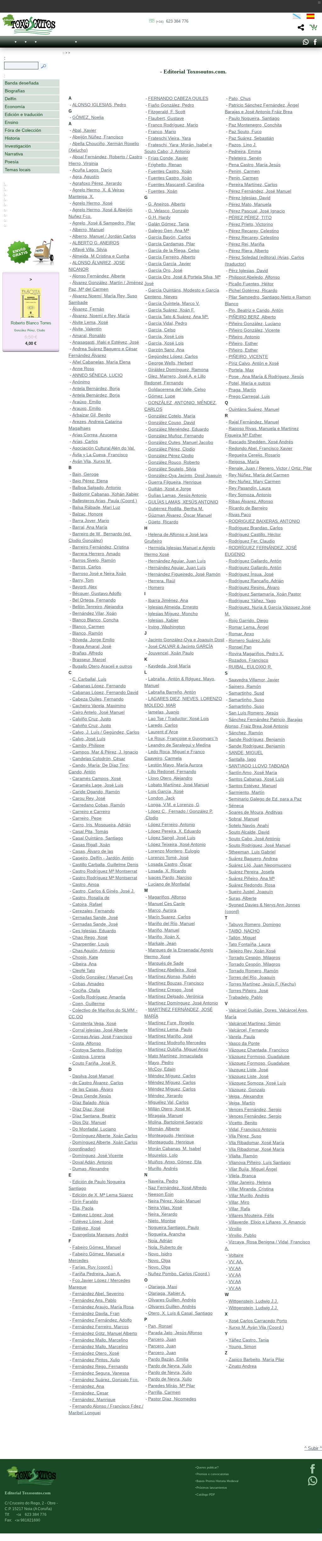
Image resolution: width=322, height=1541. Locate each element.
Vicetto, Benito (243, 1122)
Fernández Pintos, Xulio (96, 1359)
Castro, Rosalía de (90, 897)
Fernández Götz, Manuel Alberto (104, 1333)
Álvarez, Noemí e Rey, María (101, 315)
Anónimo (81, 381)
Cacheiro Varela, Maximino (99, 705)
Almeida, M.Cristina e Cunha (100, 256)
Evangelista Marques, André (100, 1234)
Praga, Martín (242, 389)
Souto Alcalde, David (249, 831)
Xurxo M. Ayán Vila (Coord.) (256, 1327)
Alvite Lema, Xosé (90, 322)
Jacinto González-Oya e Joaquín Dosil (186, 639)
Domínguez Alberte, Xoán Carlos (104, 1135)
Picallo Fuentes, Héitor (251, 283)
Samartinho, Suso (246, 699)
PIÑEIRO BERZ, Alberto (252, 316)
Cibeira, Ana (84, 963)
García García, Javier (169, 263)
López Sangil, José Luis (171, 837)
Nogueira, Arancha (166, 1233)
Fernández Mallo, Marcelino (100, 1339)
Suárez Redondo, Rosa (252, 884)
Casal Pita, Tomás (90, 831)
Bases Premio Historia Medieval (217, 1481)
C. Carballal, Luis (89, 679)
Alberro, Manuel (88, 229)
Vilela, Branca (242, 1175)
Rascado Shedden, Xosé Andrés (261, 441)
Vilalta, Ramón (243, 1155)
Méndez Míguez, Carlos (172, 1075)
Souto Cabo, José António (254, 838)
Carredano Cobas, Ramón (98, 804)
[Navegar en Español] (312, 17)
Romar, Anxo (241, 633)
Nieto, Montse (162, 1220)
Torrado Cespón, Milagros (254, 957)
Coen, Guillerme (88, 1003)
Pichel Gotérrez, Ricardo (253, 290)
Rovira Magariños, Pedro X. (256, 653)
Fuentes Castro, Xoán (170, 171)
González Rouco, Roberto (174, 462)
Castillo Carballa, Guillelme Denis (105, 864)
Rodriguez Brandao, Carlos (256, 527)
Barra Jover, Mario (90, 520)
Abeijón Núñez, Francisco (97, 136)
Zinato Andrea (243, 1366)
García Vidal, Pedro (167, 323)
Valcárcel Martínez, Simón (254, 1023)
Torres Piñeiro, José (248, 990)
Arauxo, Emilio (86, 408)
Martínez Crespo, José (170, 989)
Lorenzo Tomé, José (168, 857)
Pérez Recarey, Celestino (254, 230)
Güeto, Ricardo (163, 521)
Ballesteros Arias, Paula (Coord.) (104, 500)
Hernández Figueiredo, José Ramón (184, 574)
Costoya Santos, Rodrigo (97, 1049)
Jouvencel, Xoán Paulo (171, 652)
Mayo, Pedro (161, 1062)
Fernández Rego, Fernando (100, 1366)
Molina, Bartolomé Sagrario (175, 1122)
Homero (156, 587)
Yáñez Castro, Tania (249, 1339)
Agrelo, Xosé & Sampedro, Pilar (103, 222)
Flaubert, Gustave (166, 118)
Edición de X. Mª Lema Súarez (102, 1194)
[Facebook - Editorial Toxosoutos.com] (315, 43)
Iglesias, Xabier (163, 620)
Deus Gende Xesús (91, 1095)
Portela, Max (241, 369)
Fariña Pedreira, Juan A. (96, 1273)
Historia (12, 138)
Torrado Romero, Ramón (253, 970)
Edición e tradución (24, 114)
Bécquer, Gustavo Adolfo (96, 593)
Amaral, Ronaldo (89, 335)
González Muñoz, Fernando (176, 435)
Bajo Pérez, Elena (90, 480)
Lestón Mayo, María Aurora (175, 764)
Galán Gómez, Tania (168, 223)
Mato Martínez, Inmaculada (175, 1055)
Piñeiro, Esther (243, 343)
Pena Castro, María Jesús (254, 164)
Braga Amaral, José (91, 646)
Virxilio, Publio (242, 1235)
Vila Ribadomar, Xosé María (256, 1142)
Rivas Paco (240, 514)
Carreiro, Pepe (87, 818)
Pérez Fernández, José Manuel (260, 191)
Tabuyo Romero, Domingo (255, 924)
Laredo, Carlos (163, 725)
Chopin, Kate (85, 957)
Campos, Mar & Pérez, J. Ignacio (105, 751)
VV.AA (235, 1268)
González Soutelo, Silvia (172, 468)
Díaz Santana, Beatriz (94, 1115)
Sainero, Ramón (245, 686)
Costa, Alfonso (86, 1043)
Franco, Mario (162, 131)
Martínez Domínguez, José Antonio (183, 1002)
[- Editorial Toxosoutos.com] (29, 24)
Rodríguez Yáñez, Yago (252, 600)
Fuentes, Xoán (162, 191)
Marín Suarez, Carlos (169, 916)
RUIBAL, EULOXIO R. (250, 666)
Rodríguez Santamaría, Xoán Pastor (265, 593)
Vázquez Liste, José (249, 1076)
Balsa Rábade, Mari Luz (96, 507)
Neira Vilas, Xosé (165, 1207)
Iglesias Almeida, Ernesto (173, 606)
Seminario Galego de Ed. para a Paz (265, 798)
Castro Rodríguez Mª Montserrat (104, 871)
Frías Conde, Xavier (168, 157)
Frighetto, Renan (165, 164)
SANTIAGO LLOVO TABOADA (259, 765)
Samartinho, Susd (246, 692)
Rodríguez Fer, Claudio (252, 541)
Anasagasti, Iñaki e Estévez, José (105, 342)
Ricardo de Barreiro (248, 507)
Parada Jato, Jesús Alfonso (175, 1332)
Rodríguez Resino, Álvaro (254, 587)
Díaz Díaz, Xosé (88, 1109)
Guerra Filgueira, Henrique (175, 482)
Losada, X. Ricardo (167, 870)
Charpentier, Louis (90, 943)
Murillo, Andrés (163, 1168)
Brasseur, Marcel (89, 659)
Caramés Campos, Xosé (96, 778)
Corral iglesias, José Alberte (100, 1029)
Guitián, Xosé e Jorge (169, 488)
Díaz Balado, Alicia (90, 1102)
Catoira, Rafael (87, 904)
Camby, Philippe (88, 745)
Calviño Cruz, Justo (91, 718)
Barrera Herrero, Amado (96, 553)
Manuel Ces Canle (166, 903)
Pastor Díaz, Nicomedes (172, 1398)
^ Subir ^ (313, 1448)
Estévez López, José (93, 1214)
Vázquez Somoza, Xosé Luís (257, 1082)
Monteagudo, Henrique (171, 1135)
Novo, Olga (159, 1260)
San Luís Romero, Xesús (253, 712)
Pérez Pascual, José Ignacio (257, 210)
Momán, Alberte (164, 1128)
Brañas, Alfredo (87, 652)
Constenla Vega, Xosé (94, 1023)
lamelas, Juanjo (163, 711)
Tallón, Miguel (242, 937)
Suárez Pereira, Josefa (251, 871)
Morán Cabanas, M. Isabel (174, 1148)
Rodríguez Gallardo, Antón (255, 560)
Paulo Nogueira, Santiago (254, 118)
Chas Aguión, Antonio (93, 950)
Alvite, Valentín (87, 328)
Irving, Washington (166, 626)
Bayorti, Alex (84, 586)
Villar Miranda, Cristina (251, 1188)
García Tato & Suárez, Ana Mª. (178, 316)
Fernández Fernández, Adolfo (102, 1320)
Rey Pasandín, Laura (250, 488)
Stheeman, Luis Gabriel (252, 851)
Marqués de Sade (166, 963)
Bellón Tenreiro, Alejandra (97, 606)
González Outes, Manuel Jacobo (180, 442)
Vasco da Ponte (244, 1043)
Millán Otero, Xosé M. (169, 1108)
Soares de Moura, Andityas (255, 812)
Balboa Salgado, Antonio (96, 487)
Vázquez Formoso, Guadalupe (259, 1056)
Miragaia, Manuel (165, 1115)
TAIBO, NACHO (244, 930)
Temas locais (18, 169)
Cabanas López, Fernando (99, 685)
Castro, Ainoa (85, 884)
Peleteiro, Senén (245, 157)
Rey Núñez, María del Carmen (259, 474)
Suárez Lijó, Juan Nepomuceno (260, 865)
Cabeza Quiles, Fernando (98, 698)
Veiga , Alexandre (246, 1096)
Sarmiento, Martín (246, 792)
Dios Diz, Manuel (89, 1122)
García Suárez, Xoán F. (171, 309)
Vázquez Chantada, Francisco (259, 1049)
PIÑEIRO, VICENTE (248, 356)
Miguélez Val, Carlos (168, 1102)
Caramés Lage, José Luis (97, 785)
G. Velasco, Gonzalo (168, 210)
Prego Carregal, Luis (249, 396)
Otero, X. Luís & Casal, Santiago (180, 1313)
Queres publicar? (208, 1467)
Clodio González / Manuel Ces (102, 977)
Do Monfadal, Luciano (94, 1128)
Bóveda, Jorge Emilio (93, 639)
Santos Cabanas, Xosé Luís (256, 779)
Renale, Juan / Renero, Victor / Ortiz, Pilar (270, 468)
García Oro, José (165, 270)
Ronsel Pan (240, 646)
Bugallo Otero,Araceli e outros (102, 666)
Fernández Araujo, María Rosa (103, 1306)
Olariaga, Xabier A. (167, 1293)
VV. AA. (236, 1261)
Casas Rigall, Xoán (91, 844)
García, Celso (161, 329)
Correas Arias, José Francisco (102, 1036)
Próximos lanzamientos (212, 1487)
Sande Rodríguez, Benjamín (257, 739)
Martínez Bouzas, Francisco (176, 983)
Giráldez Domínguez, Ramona (178, 369)
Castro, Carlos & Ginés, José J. (103, 890)
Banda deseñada (22, 82)
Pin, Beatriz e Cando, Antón (256, 310)
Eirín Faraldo (85, 1201)
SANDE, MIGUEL (246, 752)
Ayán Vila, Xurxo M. (91, 461)
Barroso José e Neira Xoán (99, 573)
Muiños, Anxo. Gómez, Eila (175, 1161)
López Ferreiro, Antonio (171, 824)
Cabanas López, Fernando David (105, 692)
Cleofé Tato (83, 970)
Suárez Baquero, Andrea (253, 858)
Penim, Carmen (244, 171)
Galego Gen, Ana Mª (168, 230)
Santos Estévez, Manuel (253, 785)
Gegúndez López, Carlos (173, 356)
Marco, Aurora (162, 910)
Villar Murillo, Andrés (249, 1195)
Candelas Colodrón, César (98, 758)
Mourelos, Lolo (163, 1155)
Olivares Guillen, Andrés (172, 1299)
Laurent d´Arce (163, 731)
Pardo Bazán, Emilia (168, 1359)
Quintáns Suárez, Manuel (254, 409)
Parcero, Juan (162, 1339)
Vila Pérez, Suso (245, 1135)
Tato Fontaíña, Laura (249, 944)
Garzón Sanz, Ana (166, 349)
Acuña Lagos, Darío (92, 169)
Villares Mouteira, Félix (251, 1215)
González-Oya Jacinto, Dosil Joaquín (185, 475)
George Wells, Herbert (170, 362)
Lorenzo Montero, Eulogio (174, 850)
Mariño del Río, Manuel (171, 923)
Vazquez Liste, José (248, 1069)
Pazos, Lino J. (243, 144)
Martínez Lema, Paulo (170, 1029)
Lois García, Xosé (166, 791)
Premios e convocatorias (213, 1474)
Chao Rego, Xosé (90, 937)
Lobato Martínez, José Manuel (178, 784)
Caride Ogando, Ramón (96, 791)
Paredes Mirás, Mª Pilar (171, 1385)
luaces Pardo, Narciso (170, 877)
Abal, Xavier (84, 130)
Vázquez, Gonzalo (247, 1089)
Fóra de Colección (23, 130)
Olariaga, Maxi (162, 1286)
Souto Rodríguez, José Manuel (259, 845)
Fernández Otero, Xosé (95, 1353)
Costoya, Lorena (88, 1056)
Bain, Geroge (85, 474)
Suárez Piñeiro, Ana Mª (252, 878)
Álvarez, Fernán (88, 308)
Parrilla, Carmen (164, 1392)
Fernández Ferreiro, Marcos (100, 1326)
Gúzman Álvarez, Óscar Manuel (180, 515)
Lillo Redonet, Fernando (172, 771)
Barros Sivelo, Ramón (94, 560)
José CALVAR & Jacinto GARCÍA (180, 646)
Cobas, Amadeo (88, 983)
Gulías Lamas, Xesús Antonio (177, 495)
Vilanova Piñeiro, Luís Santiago (260, 1162)
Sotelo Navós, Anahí (249, 825)
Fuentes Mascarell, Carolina (176, 184)
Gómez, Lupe (161, 395)
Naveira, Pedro (163, 1180)
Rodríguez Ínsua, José (251, 574)
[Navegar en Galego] (296, 17)
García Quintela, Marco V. (174, 303)
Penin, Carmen (243, 177)
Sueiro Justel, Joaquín (251, 891)
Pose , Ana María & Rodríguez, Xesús (266, 376)
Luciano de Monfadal (169, 884)
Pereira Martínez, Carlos (253, 184)
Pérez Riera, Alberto (249, 250)
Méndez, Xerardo (165, 1095)
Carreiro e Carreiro (91, 811)
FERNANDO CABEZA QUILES (178, 98)
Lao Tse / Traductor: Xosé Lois (178, 718)
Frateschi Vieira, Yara (169, 138)
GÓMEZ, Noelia (88, 117)
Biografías (15, 90)
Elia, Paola (82, 1208)
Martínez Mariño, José (170, 1035)
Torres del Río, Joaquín (252, 977)
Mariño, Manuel (163, 930)
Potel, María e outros (249, 383)
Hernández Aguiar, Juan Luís (177, 560)
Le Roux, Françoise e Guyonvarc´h (183, 738)
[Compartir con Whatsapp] (305, 43)
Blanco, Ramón (87, 633)
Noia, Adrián (160, 1240)
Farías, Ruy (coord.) (92, 1267)
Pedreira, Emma (245, 151)
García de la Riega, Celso (173, 250)
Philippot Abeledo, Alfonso (254, 277)
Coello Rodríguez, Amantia (98, 996)
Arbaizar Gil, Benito (91, 414)
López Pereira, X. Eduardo (174, 831)
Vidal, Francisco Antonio (252, 1129)
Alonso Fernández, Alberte (98, 275)
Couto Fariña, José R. (94, 1063)
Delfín (10, 98)
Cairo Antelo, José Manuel (98, 712)
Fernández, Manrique (93, 1399)
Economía (15, 106)
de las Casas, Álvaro (92, 1089)
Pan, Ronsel (160, 1326)
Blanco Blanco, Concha (95, 619)
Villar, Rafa (239, 1208)
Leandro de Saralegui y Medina (179, 744)
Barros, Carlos (86, 566)
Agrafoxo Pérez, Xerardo (97, 183)
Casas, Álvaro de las (92, 851)
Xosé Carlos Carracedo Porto (258, 1320)
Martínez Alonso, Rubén (172, 976)
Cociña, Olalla (86, 990)
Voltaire (236, 1255)
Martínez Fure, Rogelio (171, 1022)
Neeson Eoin (161, 1194)
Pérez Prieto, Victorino (251, 224)
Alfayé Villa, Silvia (89, 249)
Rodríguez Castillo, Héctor (255, 534)
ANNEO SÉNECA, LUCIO (97, 375)
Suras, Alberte (243, 898)
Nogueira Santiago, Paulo (173, 1227)
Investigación (18, 145)
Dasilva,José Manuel (93, 1076)
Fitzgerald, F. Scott (166, 111)
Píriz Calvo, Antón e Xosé (254, 363)
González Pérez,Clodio (171, 455)
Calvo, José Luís (88, 738)
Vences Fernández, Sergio (255, 1109)
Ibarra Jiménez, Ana (168, 600)
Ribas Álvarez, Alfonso (251, 501)
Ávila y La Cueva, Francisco (100, 454)
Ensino (11, 122)
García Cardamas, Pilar (171, 243)
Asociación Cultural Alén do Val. (103, 448)
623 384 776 (172, 21)
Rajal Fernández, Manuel (254, 421)
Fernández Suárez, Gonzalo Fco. (105, 1379)
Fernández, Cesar (90, 1392)
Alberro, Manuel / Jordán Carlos (104, 236)
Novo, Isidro (160, 1253)
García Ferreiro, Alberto (171, 256)
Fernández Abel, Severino (98, 1293)
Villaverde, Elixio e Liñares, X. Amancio (267, 1221)
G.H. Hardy (159, 217)
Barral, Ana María (89, 527)
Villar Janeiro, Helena (250, 1182)
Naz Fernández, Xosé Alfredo (177, 1187)
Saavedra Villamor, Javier (254, 679)
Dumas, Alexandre (90, 1168)
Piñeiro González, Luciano (255, 323)
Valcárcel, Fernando (249, 1029)
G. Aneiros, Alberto (166, 203)
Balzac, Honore (87, 513)
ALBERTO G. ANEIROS (95, 242)
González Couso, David (171, 422)
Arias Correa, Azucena (94, 434)
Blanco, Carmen (88, 626)
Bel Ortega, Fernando (94, 599)
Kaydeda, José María (169, 665)
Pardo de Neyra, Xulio (170, 1365)
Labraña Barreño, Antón (172, 692)
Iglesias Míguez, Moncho (173, 613)
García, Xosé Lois (166, 336)
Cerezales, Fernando (93, 910)
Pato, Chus (240, 98)
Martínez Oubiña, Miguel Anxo (178, 1049)
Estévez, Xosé (86, 1227)
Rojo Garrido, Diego (248, 620)
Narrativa (14, 153)
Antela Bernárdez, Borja (96, 388)
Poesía (12, 161)
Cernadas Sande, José (95, 917)
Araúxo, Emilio (86, 401)
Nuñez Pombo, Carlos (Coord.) (179, 1273)
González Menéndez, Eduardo (178, 429)
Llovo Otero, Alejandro (170, 778)
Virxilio (235, 1228)
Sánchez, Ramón (246, 732)
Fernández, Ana (88, 1386)
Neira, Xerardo (162, 1214)
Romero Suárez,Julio (249, 640)
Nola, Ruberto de (165, 1247)
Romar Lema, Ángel (249, 627)
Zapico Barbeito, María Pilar (256, 1359)
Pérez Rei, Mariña (246, 244)
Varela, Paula (242, 1036)
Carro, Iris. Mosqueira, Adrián (101, 824)
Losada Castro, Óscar (170, 864)
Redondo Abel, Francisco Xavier (260, 448)
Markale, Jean (162, 943)
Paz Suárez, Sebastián (251, 138)
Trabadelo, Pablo (246, 997)
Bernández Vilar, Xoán (94, 613)
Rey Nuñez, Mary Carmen (254, 481)
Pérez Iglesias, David (249, 197)
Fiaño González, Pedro (171, 105)
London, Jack (161, 797)
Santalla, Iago (242, 759)
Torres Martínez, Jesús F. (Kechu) (262, 983)
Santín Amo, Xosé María (253, 772)
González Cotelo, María (171, 415)
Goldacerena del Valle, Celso (177, 389)
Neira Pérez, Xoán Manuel (174, 1200)
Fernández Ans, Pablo (94, 1300)
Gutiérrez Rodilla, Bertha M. (175, 508)
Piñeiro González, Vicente (254, 330)
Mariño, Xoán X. (164, 936)
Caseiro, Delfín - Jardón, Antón (103, 857)
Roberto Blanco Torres (31, 333)
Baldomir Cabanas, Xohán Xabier (105, 494)
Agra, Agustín (85, 176)
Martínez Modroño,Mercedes (177, 1042)
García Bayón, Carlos (169, 237)
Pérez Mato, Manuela (250, 204)
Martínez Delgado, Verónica (175, 996)
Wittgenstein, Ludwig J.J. (253, 1301)
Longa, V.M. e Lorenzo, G (173, 804)
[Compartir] (300, 29)
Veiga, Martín (242, 1102)
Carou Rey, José (88, 798)
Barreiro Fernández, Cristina (100, 547)
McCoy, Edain (161, 1069)
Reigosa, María (244, 461)
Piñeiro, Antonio (244, 336)
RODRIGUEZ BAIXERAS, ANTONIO (264, 521)
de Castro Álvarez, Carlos (97, 1082)
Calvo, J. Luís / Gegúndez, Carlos (105, 732)
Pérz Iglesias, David (248, 270)
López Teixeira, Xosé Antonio (177, 844)
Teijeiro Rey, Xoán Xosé (252, 950)
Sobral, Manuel (244, 818)
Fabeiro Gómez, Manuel (96, 1247)
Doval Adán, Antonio (92, 1162)
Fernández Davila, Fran (95, 1313)
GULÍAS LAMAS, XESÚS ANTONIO (183, 501)
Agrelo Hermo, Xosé (92, 203)
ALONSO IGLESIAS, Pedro (99, 104)
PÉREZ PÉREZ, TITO (250, 217)
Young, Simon (242, 1346)
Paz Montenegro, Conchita (255, 124)
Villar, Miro (239, 1202)
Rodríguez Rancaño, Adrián (256, 580)
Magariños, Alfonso (167, 896)
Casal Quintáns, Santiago (97, 837)
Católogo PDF (206, 1494)
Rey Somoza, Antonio (250, 494)
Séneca (236, 805)
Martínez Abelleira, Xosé (172, 969)
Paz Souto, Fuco (245, 131)
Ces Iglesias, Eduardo (94, 930)
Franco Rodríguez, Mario (173, 124)
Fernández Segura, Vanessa (100, 1372)
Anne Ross (83, 368)
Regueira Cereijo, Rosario (254, 454)
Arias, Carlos (85, 441)
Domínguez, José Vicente (97, 1155)
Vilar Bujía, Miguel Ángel (253, 1169)
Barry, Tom (83, 580)
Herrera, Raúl (161, 580)
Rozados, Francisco (248, 660)
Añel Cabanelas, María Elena (101, 361)
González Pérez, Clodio (171, 448)
